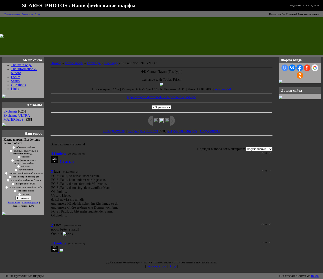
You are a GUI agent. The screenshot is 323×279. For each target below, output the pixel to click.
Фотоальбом (74, 63)
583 (182, 131)
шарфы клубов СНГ (26, 183)
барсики (26, 157)
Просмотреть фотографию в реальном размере (161, 97)
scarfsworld (223, 89)
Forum (15, 77)
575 (130, 131)
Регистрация (27, 14)
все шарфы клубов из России (26, 180)
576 (136, 131)
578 (149, 131)
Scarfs (15, 81)
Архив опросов (30, 202)
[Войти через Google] (314, 67)
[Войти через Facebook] (299, 67)
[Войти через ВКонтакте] (292, 67)
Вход (37, 14)
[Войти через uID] (284, 67)
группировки (26, 169)
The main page (21, 65)
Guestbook (18, 85)
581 (169, 131)
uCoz (315, 276)
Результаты (14, 202)
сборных (26, 166)
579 (155, 131)
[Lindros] (55, 161)
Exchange (10, 111)
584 (188, 131)
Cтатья (67, 161)
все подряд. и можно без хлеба (25, 187)
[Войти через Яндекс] (307, 67)
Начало (56, 63)
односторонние (26, 191)
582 (175, 131)
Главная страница (12, 14)
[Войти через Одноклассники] (300, 75)
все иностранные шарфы (26, 176)
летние (25, 194)
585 (194, 131)
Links (15, 89)
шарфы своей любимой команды (26, 173)
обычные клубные (25, 147)
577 (142, 131)
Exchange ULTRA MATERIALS (17, 117)
